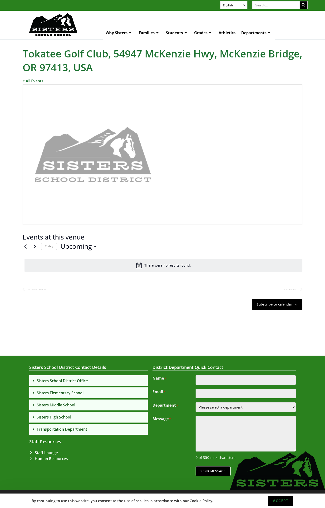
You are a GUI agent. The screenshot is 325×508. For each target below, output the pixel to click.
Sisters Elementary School (60, 392)
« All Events (33, 81)
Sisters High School (54, 417)
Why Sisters (117, 32)
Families (147, 32)
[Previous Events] (25, 246)
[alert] (163, 265)
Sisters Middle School (56, 405)
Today (49, 246)
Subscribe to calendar (274, 304)
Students (174, 32)
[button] (88, 380)
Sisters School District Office (62, 380)
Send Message (213, 471)
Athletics (227, 32)
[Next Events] (35, 246)
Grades (200, 32)
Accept (280, 500)
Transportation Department (62, 429)
